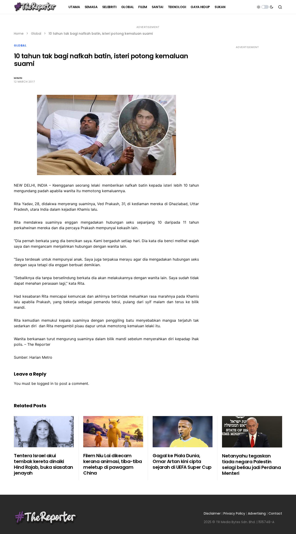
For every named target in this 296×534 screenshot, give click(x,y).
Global (36, 33)
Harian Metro (40, 357)
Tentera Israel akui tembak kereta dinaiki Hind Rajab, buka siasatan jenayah (43, 464)
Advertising (257, 513)
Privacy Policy (234, 513)
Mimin (18, 78)
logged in (45, 383)
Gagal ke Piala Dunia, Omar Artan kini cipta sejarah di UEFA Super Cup (182, 461)
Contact (275, 513)
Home (19, 33)
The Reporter (38, 344)
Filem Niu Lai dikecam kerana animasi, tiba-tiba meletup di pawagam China (112, 464)
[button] (265, 7)
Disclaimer (212, 513)
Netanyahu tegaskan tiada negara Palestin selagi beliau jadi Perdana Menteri (251, 464)
